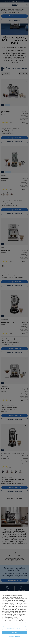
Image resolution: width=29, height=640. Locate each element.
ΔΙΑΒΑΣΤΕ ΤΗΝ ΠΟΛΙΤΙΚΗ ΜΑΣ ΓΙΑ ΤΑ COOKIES (14, 622)
